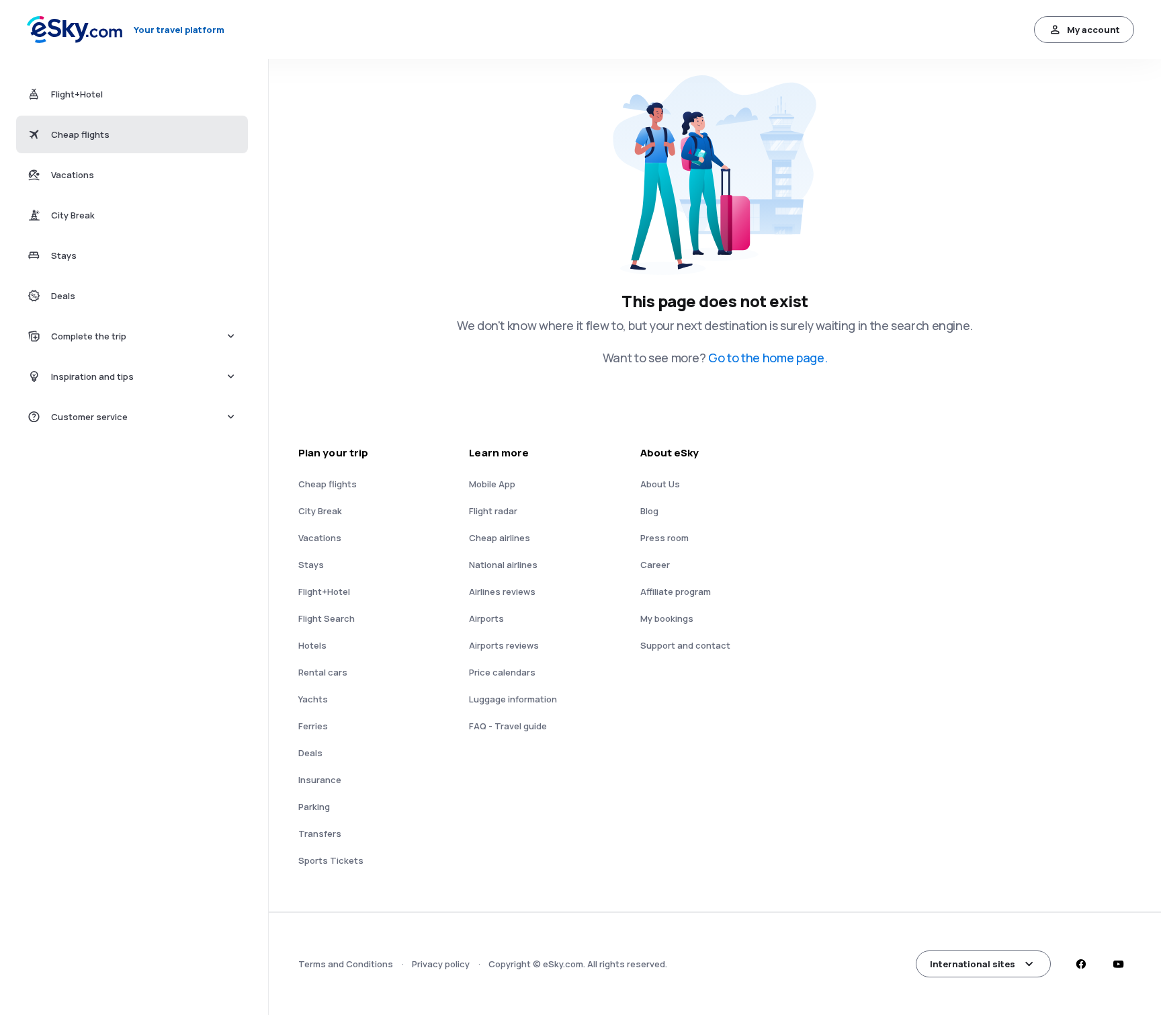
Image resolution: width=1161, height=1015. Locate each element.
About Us (660, 484)
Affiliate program (675, 591)
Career (655, 565)
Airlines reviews (502, 591)
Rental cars (322, 672)
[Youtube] (1118, 963)
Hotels (312, 645)
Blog (649, 511)
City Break (320, 511)
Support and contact (685, 645)
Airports (486, 618)
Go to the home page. (767, 358)
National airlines (503, 565)
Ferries (313, 726)
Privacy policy (441, 964)
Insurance (319, 780)
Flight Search (326, 618)
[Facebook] (1080, 963)
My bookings (666, 618)
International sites (972, 964)
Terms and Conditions (345, 964)
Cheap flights (327, 484)
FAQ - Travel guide (508, 726)
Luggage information (513, 699)
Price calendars (502, 672)
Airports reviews (504, 645)
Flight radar (493, 511)
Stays (311, 565)
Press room (664, 538)
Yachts (313, 699)
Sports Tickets (330, 860)
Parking (314, 807)
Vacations (319, 538)
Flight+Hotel (324, 591)
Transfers (319, 833)
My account (1093, 30)
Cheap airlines (499, 538)
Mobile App (492, 484)
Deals (310, 753)
